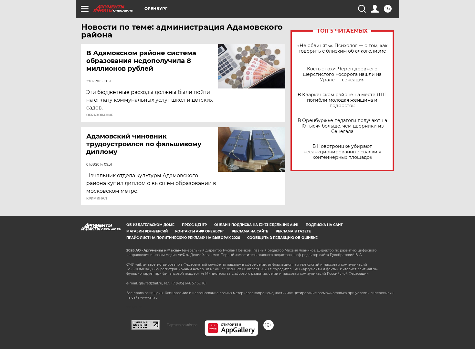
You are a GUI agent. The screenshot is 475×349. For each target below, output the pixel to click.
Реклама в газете (293, 231)
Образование (99, 115)
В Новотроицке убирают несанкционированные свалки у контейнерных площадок (342, 152)
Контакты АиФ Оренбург (199, 231)
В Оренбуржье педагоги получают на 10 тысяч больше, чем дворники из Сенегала (342, 126)
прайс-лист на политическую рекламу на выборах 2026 (183, 238)
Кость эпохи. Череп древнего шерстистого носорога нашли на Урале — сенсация (342, 74)
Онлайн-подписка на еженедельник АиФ (256, 225)
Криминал (96, 198)
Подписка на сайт (324, 225)
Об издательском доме (150, 225)
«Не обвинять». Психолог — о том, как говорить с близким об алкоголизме (342, 48)
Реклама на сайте (250, 231)
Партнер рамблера (182, 325)
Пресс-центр (194, 225)
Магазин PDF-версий (147, 231)
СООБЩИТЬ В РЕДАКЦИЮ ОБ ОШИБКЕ (282, 238)
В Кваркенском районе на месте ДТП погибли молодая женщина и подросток (342, 100)
